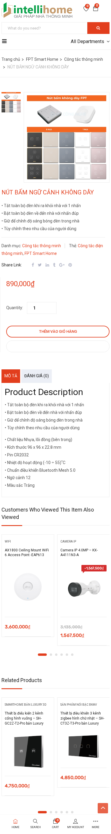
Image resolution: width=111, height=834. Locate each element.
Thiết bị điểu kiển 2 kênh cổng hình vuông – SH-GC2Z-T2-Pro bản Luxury (24, 718)
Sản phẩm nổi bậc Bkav (78, 704)
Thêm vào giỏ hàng (58, 331)
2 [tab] (51, 654)
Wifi (8, 541)
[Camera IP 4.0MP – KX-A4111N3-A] (83, 588)
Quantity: (14, 307)
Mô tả (10, 375)
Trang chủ (10, 59)
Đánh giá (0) (36, 375)
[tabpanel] (28, 587)
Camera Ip (68, 541)
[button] (95, 9)
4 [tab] (61, 654)
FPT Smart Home (42, 59)
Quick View (27, 602)
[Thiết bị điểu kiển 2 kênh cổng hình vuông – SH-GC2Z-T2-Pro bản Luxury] (28, 750)
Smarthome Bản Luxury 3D (25, 704)
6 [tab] (72, 654)
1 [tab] (42, 654)
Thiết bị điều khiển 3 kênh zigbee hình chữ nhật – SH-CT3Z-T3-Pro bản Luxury (82, 718)
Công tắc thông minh (83, 59)
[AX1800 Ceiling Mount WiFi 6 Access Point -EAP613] (28, 588)
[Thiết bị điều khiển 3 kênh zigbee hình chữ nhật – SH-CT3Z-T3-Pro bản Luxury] (83, 746)
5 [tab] (67, 654)
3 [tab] (56, 654)
